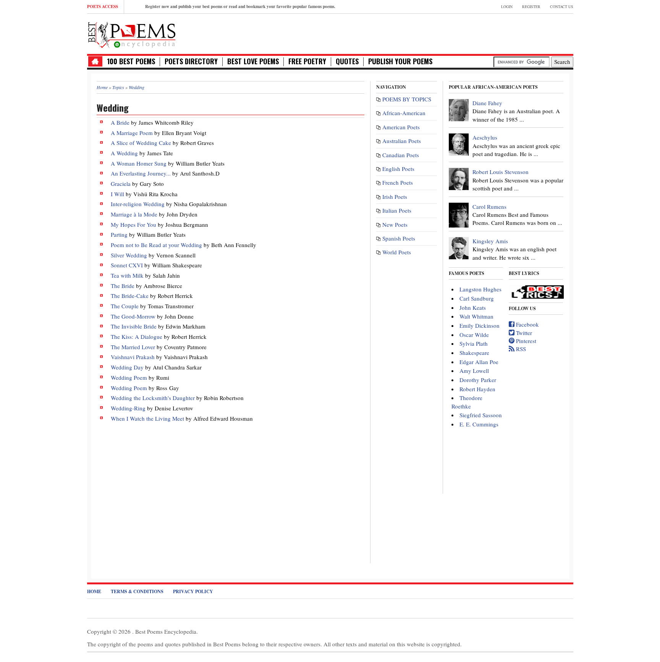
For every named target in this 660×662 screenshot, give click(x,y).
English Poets (398, 168)
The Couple (125, 306)
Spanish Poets (398, 238)
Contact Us (561, 6)
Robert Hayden (477, 389)
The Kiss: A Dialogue (136, 336)
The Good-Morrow (133, 316)
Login (507, 6)
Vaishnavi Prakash (133, 357)
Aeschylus (484, 137)
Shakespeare (474, 352)
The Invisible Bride (134, 326)
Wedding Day (127, 367)
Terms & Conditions (137, 591)
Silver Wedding (129, 255)
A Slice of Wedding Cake (142, 142)
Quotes (347, 61)
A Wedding (124, 153)
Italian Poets (396, 210)
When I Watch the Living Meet (147, 418)
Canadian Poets (400, 155)
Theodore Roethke (466, 402)
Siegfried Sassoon (480, 415)
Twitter (523, 333)
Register (531, 6)
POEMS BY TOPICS (406, 99)
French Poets (397, 182)
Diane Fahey (487, 103)
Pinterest (525, 341)
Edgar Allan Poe (478, 362)
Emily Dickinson (479, 325)
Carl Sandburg (476, 298)
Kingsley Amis (490, 241)
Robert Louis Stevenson (500, 172)
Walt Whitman (476, 316)
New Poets (395, 224)
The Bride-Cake (130, 295)
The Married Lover (134, 347)
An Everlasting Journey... (141, 173)
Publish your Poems (400, 61)
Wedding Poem (129, 377)
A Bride (120, 122)
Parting (119, 234)
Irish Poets (394, 196)
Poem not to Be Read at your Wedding (156, 245)
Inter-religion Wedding (138, 204)
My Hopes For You (133, 224)
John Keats (472, 307)
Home (94, 591)
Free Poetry (307, 61)
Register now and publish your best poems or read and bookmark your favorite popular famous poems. (240, 6)
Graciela (121, 183)
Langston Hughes (480, 289)
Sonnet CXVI (127, 265)
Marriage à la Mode (134, 214)
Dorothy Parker (477, 380)
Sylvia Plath (473, 343)
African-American (403, 113)
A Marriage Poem (132, 133)
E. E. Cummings (478, 424)
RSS (520, 349)
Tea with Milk (127, 275)
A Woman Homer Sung (139, 163)
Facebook (526, 324)
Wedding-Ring (128, 408)
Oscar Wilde (474, 334)
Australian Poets (401, 141)
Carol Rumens (489, 206)
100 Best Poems (131, 61)
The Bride (122, 286)
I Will (117, 194)
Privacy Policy (193, 591)
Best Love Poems (253, 61)
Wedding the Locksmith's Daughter (153, 398)
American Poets (401, 127)
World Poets (396, 252)
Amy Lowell (474, 370)
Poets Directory (191, 61)
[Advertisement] (484, 32)
